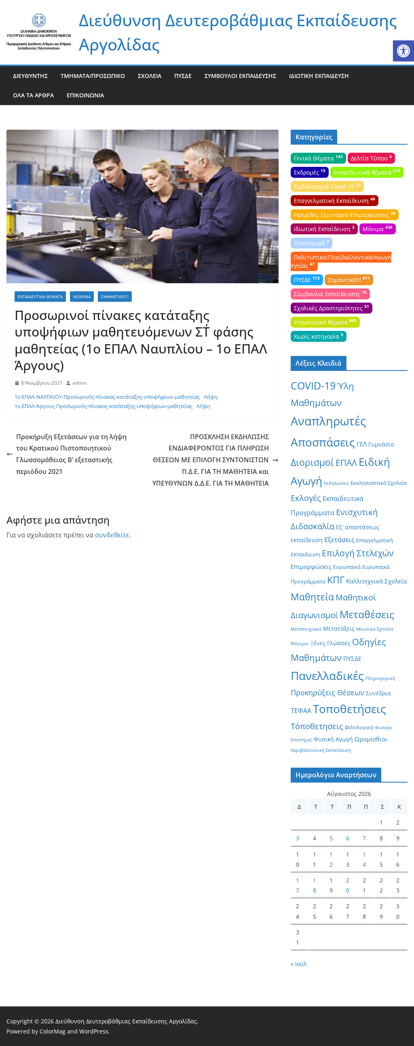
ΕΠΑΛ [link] (346, 462)
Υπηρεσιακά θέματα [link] (325, 322)
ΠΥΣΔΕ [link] (183, 76)
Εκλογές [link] (306, 497)
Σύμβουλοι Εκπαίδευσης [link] (240, 76)
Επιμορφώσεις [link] (311, 566)
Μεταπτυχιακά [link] (306, 629)
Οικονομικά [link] (311, 242)
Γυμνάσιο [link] (381, 444)
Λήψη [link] (211, 396)
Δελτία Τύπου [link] (371, 158)
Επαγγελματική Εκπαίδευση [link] (334, 200)
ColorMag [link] (52, 1031)
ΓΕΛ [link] (362, 444)
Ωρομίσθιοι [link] (371, 739)
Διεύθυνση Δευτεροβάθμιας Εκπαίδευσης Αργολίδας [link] (126, 1021)
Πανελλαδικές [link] (327, 675)
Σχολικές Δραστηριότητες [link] (331, 307)
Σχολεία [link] (149, 76)
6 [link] (347, 838)
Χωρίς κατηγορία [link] (318, 336)
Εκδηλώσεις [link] (336, 483)
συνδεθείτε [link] (112, 534)
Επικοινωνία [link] (85, 95)
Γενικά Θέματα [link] (318, 158)
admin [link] (79, 382)
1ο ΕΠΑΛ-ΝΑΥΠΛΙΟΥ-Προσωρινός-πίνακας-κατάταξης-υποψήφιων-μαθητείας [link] (107, 396)
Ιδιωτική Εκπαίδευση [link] (319, 76)
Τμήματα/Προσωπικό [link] (93, 76)
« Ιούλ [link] (299, 964)
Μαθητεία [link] (312, 596)
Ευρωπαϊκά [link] (347, 566)
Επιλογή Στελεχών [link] (357, 553)
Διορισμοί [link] (312, 462)
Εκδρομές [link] (309, 172)
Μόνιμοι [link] (300, 643)
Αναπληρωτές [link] (328, 421)
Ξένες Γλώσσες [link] (330, 643)
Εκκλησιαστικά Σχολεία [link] (379, 482)
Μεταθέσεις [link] (367, 614)
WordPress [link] (93, 1031)
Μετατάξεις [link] (339, 628)
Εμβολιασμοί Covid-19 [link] (327, 186)
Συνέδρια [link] (378, 693)
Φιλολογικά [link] (359, 727)
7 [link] (364, 838)
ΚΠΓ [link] (335, 580)
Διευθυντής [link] (30, 76)
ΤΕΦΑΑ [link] (301, 710)
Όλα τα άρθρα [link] (33, 95)
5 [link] (331, 838)
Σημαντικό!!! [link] (115, 296)
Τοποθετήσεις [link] (349, 708)
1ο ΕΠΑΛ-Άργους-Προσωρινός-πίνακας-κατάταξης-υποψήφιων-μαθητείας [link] (103, 406)
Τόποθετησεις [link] (317, 726)
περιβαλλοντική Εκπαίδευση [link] (321, 750)
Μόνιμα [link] (82, 296)
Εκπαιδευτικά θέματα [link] (40, 296)
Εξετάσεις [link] (339, 539)
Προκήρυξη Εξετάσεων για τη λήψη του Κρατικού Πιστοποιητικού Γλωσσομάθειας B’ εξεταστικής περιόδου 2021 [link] (71, 454)
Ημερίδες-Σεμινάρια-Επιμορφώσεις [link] (344, 214)
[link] (403, 50)
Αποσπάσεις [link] (323, 442)
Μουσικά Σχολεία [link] (374, 629)
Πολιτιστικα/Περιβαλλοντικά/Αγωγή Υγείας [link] (341, 261)
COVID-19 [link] (313, 385)
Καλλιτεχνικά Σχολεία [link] (376, 581)
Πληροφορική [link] (380, 678)
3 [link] (297, 838)
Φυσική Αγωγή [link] (333, 739)
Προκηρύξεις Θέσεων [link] (327, 692)
